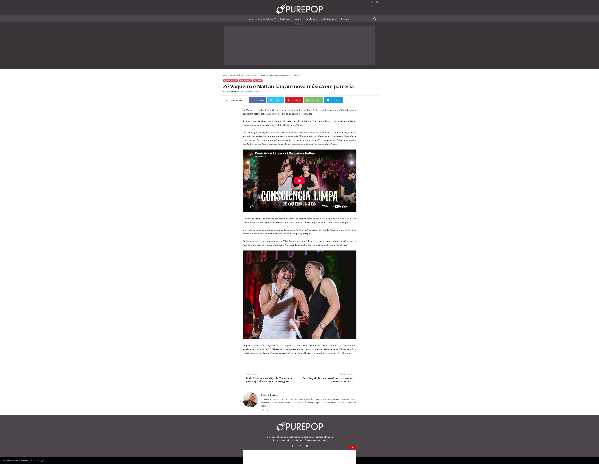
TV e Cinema (311, 18)
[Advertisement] (299, 45)
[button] (374, 18)
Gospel (298, 18)
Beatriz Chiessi (232, 92)
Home (250, 18)
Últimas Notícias (265, 18)
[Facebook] (367, 2)
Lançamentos (251, 75)
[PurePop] (299, 9)
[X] (377, 2)
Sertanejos (285, 18)
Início (225, 75)
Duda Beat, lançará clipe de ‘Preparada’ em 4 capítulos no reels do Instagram (269, 379)
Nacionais (257, 81)
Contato (345, 18)
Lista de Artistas (329, 18)
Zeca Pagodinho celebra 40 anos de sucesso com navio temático (328, 379)
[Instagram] (372, 2)
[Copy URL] (353, 100)
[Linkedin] (267, 410)
